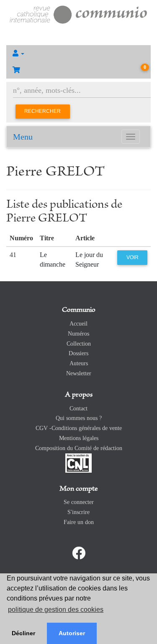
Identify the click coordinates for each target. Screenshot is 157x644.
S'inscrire (78, 512)
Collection (79, 344)
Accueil (78, 324)
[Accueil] (78, 13)
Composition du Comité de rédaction (78, 448)
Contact (78, 408)
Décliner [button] (23, 633)
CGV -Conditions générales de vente (79, 428)
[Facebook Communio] (79, 553)
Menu (23, 136)
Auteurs (78, 363)
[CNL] (78, 462)
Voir (132, 257)
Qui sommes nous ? (79, 418)
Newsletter (78, 373)
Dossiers (78, 353)
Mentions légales (78, 438)
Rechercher (42, 111)
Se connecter (79, 502)
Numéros (78, 334)
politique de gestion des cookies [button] (55, 609)
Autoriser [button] (72, 633)
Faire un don (79, 522)
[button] (78, 53)
